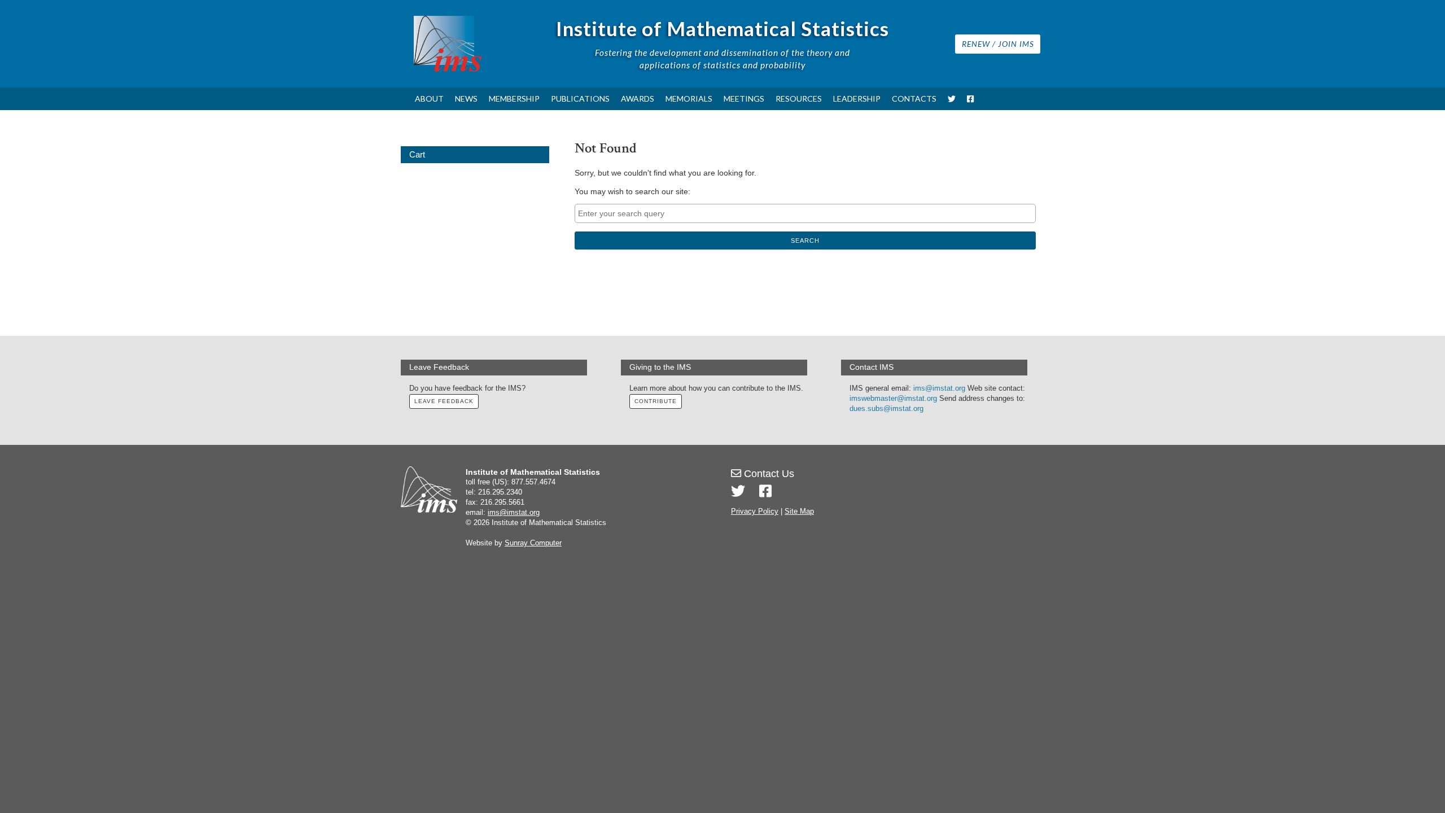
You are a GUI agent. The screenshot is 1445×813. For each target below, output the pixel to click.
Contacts (914, 98)
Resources (799, 98)
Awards (637, 98)
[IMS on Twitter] (951, 99)
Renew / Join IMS (998, 44)
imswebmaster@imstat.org (893, 399)
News (466, 98)
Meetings (744, 98)
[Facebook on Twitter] (765, 491)
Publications (580, 98)
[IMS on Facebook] (970, 99)
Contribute (655, 401)
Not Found (606, 148)
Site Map (799, 511)
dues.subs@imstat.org (886, 409)
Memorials (688, 98)
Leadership (857, 98)
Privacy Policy (754, 511)
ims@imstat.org (939, 388)
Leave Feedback (444, 401)
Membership (514, 98)
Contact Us (767, 473)
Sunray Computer (533, 543)
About (429, 98)
